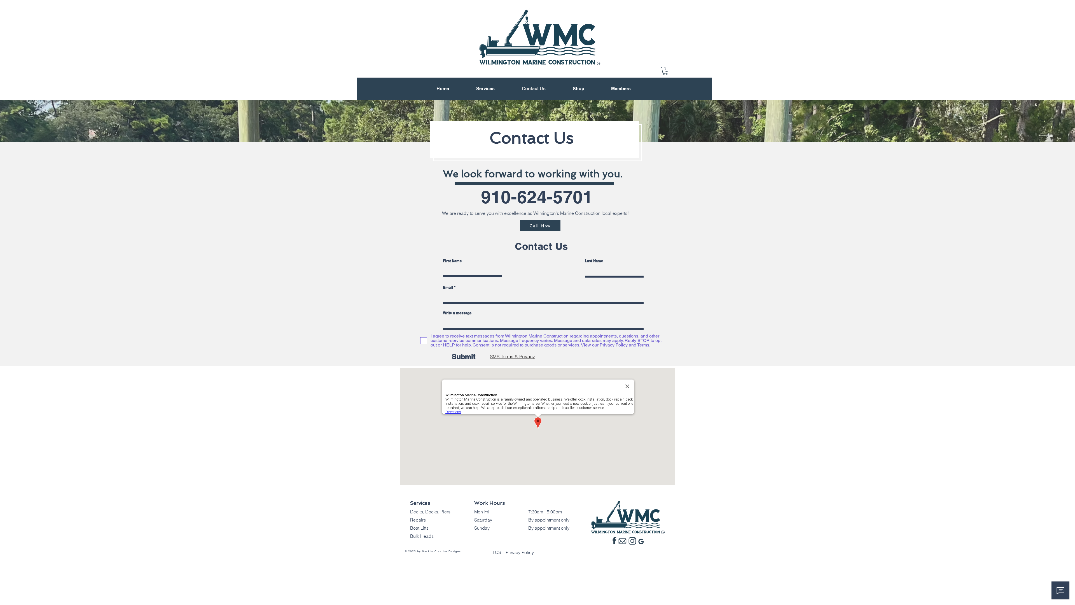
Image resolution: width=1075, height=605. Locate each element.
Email (448, 287)
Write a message (457, 313)
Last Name (594, 261)
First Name (452, 261)
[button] (665, 71)
